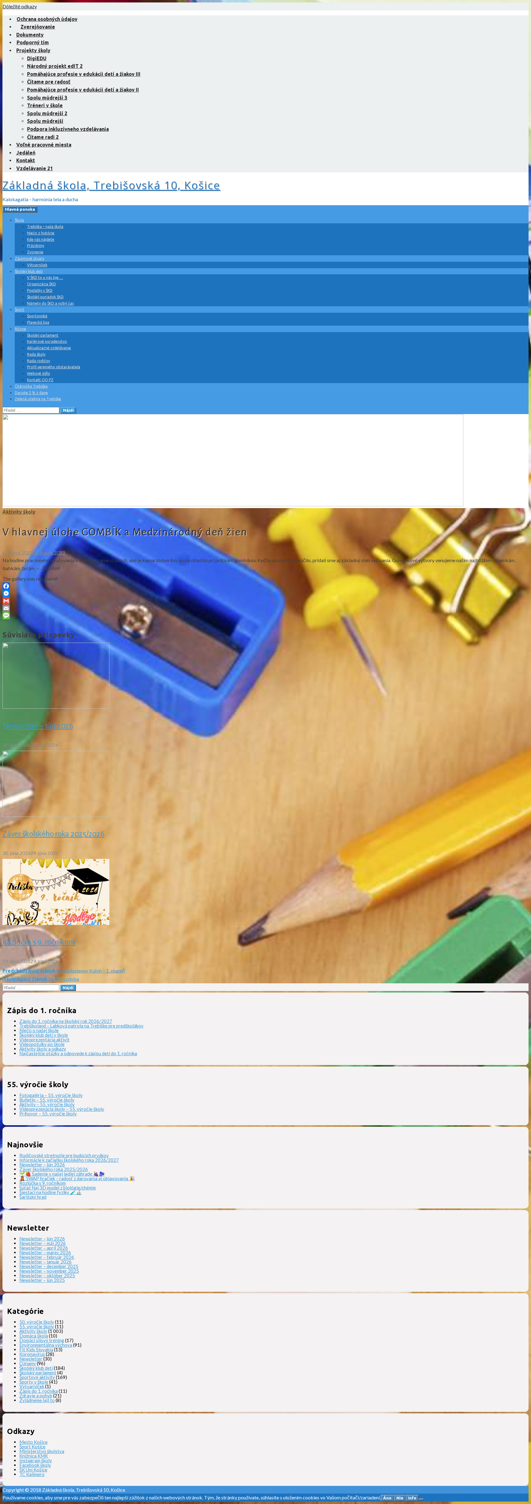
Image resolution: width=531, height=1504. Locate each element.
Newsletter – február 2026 (46, 1257)
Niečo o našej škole (39, 1030)
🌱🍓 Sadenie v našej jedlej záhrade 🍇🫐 (62, 1174)
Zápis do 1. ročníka (38, 1391)
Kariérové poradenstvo (47, 341)
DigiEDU (36, 58)
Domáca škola (33, 1335)
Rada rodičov (38, 361)
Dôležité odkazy (19, 6)
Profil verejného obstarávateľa (53, 367)
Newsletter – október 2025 (47, 1275)
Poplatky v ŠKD (40, 290)
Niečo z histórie (40, 233)
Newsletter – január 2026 (45, 1261)
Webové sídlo (38, 373)
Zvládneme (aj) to (37, 1400)
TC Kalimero (32, 1474)
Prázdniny (35, 246)
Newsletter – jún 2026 (37, 726)
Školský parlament (42, 335)
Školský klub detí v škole (43, 1035)
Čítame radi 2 (43, 137)
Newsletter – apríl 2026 (43, 1248)
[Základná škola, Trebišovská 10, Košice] (232, 504)
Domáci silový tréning (41, 1340)
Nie (399, 1498)
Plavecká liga (38, 322)
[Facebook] (265, 586)
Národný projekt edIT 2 (55, 66)
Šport (19, 309)
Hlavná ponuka (20, 209)
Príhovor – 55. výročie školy (48, 1113)
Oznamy (27, 1363)
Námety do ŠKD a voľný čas (50, 303)
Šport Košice (32, 1446)
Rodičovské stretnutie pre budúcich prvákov (64, 1155)
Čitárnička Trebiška (31, 386)
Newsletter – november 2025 (49, 1271)
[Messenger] (265, 593)
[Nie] (421, 1499)
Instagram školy (35, 1460)
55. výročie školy (36, 1326)
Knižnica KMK (33, 1456)
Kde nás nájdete (40, 239)
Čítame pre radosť (48, 81)
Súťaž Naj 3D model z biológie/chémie (57, 1187)
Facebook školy (35, 1465)
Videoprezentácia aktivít (44, 1039)
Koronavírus (32, 1354)
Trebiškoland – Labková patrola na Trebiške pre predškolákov (81, 1025)
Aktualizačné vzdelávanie (49, 348)
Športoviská (37, 316)
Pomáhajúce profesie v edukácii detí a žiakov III (83, 74)
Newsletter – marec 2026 (45, 1252)
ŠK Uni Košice (33, 1469)
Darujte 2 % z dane (31, 393)
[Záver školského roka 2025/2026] (55, 815)
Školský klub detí (29, 271)
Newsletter (30, 1358)
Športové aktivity (37, 1377)
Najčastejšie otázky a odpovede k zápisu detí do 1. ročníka (78, 1053)
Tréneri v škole (45, 105)
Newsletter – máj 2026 (42, 1243)
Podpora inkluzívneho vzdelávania (68, 129)
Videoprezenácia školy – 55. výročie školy (61, 1109)
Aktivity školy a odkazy (42, 1049)
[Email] (265, 608)
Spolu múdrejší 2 (47, 113)
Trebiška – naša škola (45, 227)
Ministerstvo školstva (41, 1451)
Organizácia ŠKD (41, 284)
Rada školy (36, 354)
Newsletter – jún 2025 (42, 1280)
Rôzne (20, 329)
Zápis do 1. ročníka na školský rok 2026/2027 (65, 1021)
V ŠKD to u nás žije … (45, 278)
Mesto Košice (33, 1442)
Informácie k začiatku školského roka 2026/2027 (69, 1160)
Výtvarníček (37, 265)
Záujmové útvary (29, 258)
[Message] (265, 615)
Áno (387, 1498)
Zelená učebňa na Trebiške (38, 399)
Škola (19, 220)
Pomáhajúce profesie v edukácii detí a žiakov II (83, 89)
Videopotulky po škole (42, 1044)
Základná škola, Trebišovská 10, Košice (111, 185)
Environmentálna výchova (45, 1345)
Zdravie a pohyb (35, 1395)
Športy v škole (33, 1382)
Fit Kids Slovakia (36, 1349)
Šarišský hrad (32, 1197)
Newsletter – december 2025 (48, 1266)
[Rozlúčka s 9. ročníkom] (55, 923)
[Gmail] (265, 601)
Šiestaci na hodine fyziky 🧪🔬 (50, 1192)
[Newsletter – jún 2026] (55, 707)
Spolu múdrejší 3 (47, 97)
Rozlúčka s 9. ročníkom (38, 942)
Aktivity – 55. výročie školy (47, 1104)
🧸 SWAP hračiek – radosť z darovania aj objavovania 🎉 (77, 1178)
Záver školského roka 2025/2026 (53, 834)
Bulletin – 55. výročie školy (46, 1100)
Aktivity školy (18, 512)
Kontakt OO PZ (40, 380)
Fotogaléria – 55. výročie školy (51, 1095)
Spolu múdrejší (45, 121)
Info (412, 1498)
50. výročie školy (36, 1322)
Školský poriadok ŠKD (45, 297)
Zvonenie (35, 252)
